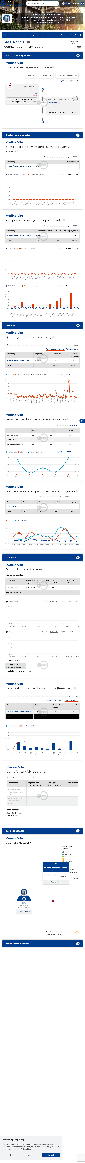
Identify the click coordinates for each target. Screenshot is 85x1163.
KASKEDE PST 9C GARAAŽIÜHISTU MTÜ (23, 588)
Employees (41, 35)
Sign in (75, 3)
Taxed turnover (72, 349)
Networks (73, 35)
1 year (59, 374)
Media (6, 35)
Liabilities (62, 35)
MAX (76, 374)
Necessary (31, 1155)
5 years (67, 374)
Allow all (50, 1155)
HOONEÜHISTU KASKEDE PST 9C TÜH (23, 166)
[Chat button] (63, 3)
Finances (52, 35)
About (11, 1155)
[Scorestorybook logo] (12, 3)
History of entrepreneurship (22, 35)
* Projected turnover (55, 349)
